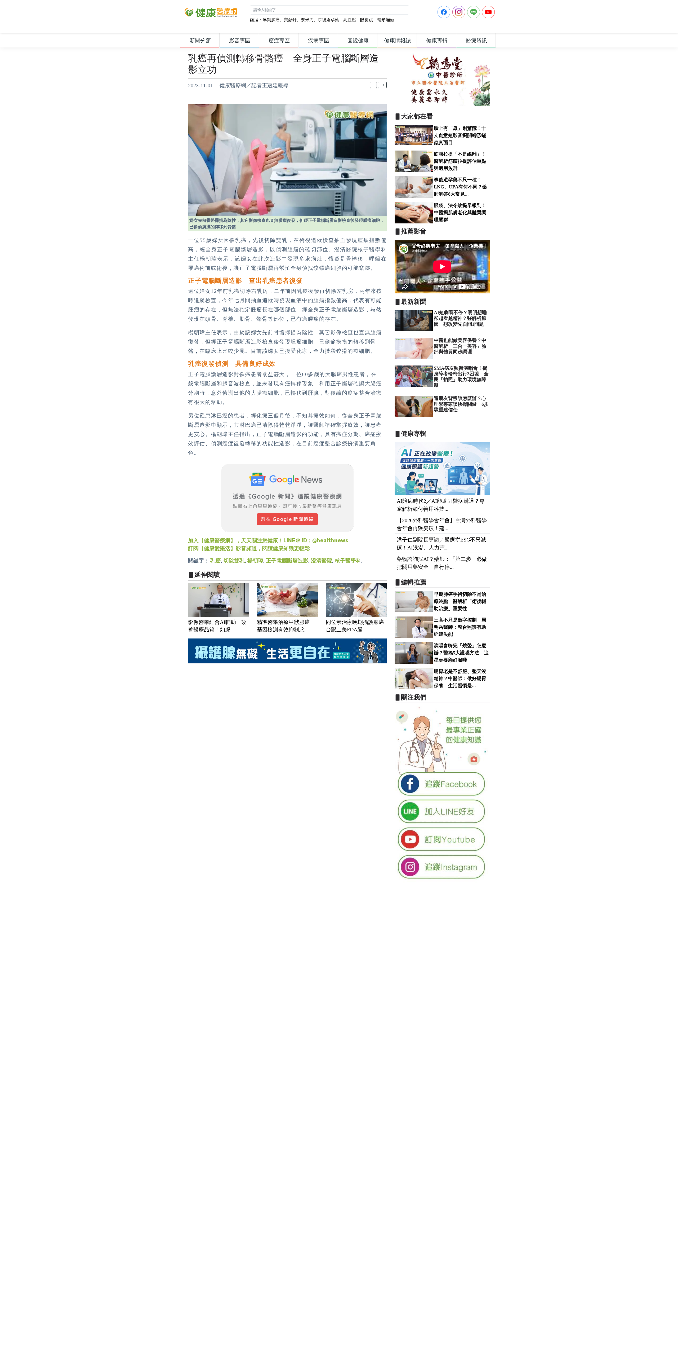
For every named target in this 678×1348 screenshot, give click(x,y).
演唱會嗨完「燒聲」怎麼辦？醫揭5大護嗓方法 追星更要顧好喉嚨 (461, 653)
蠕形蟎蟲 (385, 19)
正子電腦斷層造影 (287, 560)
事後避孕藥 (328, 19)
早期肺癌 (271, 19)
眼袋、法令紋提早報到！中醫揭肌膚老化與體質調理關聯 (460, 212)
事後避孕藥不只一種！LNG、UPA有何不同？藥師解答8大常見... (460, 187)
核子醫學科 (348, 560)
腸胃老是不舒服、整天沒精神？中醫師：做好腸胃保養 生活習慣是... (460, 678)
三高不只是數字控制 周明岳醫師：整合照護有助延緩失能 (460, 627)
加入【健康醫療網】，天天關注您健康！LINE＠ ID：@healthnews (268, 540)
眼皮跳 (366, 19)
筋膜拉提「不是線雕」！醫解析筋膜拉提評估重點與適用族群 (460, 161)
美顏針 (290, 19)
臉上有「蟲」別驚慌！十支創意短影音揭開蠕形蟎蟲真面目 (460, 135)
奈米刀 (307, 19)
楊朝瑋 (255, 560)
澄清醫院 (321, 560)
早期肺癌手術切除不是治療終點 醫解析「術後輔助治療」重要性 (460, 601)
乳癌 (215, 560)
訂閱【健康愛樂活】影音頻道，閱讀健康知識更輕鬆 (249, 548)
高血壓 (349, 19)
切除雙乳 (234, 560)
